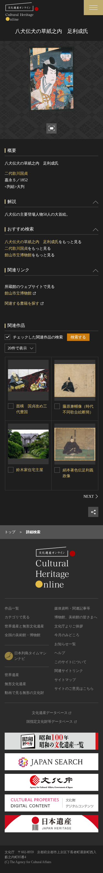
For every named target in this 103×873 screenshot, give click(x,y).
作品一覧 (12, 608)
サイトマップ (65, 680)
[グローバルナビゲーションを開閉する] (93, 7)
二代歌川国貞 (16, 173)
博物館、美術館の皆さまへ (75, 617)
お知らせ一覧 (65, 644)
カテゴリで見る (17, 617)
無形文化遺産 (15, 684)
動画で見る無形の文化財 (24, 693)
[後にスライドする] (90, 496)
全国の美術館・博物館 (22, 635)
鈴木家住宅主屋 (29, 470)
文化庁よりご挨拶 (68, 626)
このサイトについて (70, 662)
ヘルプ (59, 653)
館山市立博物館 (18, 255)
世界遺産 (12, 675)
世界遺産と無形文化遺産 (24, 626)
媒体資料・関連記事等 (72, 608)
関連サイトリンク (68, 671)
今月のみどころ (66, 635)
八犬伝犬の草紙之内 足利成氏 (32, 242)
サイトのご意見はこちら (74, 688)
